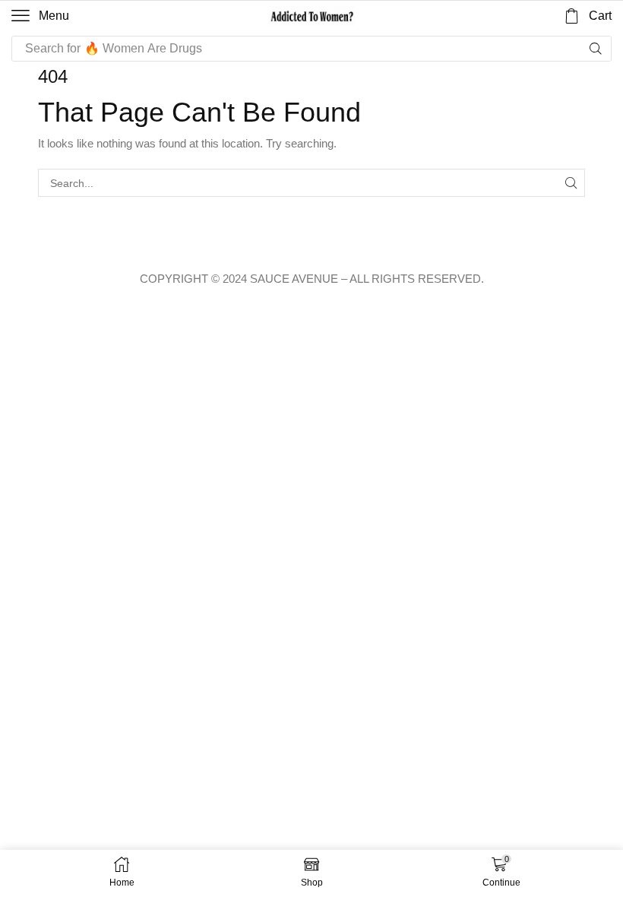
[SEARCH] (571, 183)
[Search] (595, 48)
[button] (40, 16)
